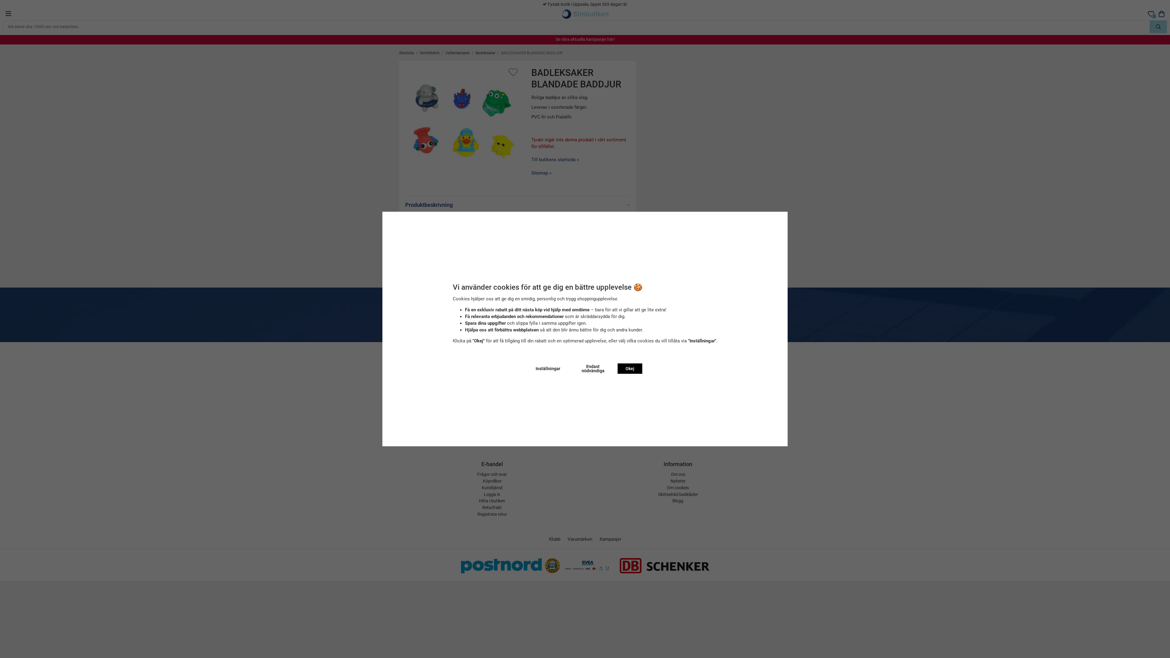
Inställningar (548, 368)
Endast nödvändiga (593, 368)
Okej (630, 368)
